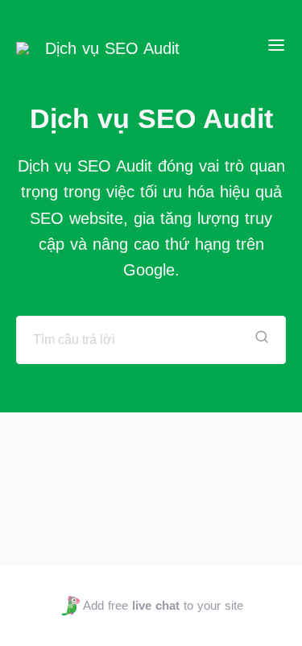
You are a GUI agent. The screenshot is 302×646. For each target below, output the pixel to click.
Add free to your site (163, 605)
